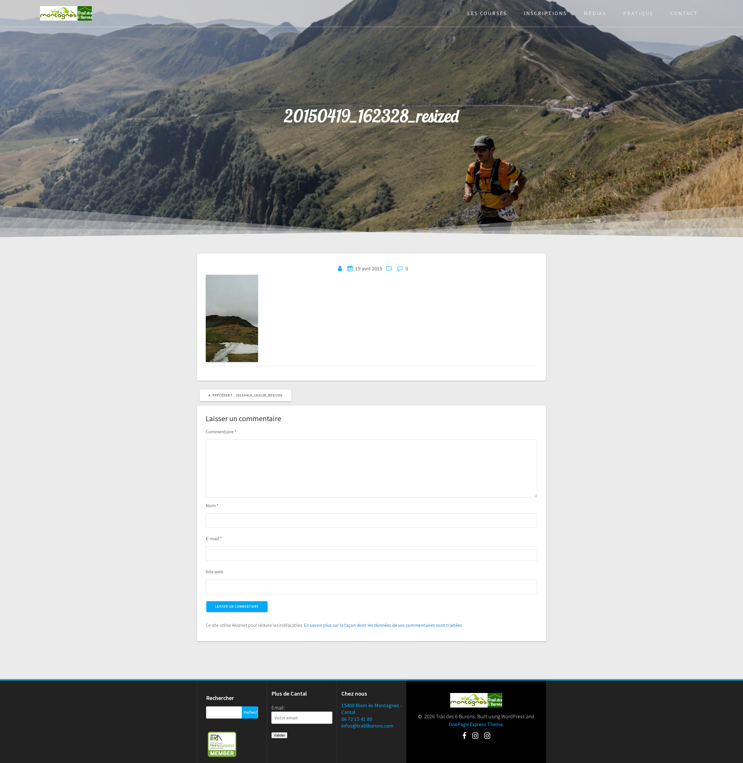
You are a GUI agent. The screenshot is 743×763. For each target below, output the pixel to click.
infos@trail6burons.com (367, 725)
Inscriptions (545, 13)
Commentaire (221, 432)
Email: (277, 707)
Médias (595, 13)
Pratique (638, 13)
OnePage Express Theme (476, 724)
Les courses (487, 13)
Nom (212, 505)
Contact (684, 13)
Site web (214, 572)
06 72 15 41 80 (356, 719)
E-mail (214, 538)
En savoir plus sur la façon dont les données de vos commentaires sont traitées (383, 625)
